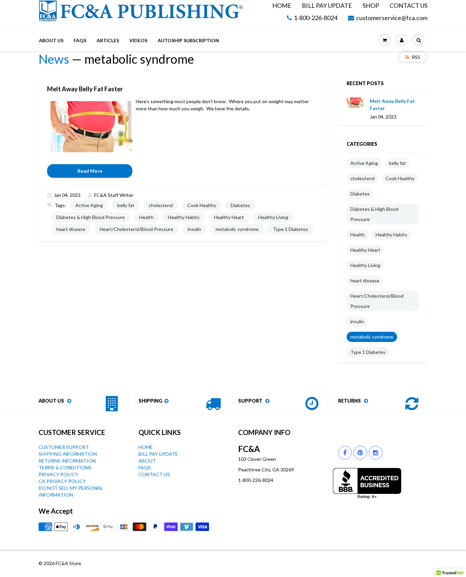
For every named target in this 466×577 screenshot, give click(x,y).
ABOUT (147, 461)
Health (146, 217)
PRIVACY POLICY (58, 474)
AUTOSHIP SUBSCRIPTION (188, 40)
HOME (281, 5)
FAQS (80, 40)
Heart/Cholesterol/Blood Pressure (136, 229)
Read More (89, 171)
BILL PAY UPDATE (327, 5)
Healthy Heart (229, 217)
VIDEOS (138, 40)
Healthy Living (273, 217)
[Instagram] (375, 452)
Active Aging (89, 205)
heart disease (70, 229)
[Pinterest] (360, 452)
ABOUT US (51, 40)
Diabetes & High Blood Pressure (90, 217)
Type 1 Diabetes (290, 229)
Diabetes (240, 205)
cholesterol (161, 205)
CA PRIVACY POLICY (62, 481)
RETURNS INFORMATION (67, 461)
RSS (416, 57)
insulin (194, 229)
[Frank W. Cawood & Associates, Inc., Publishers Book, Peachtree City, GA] (367, 483)
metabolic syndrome (237, 229)
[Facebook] (345, 452)
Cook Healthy (201, 205)
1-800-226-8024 (315, 18)
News (54, 58)
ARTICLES (108, 40)
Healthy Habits (184, 217)
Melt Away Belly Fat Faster (392, 104)
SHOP (371, 5)
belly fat (125, 205)
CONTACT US (408, 5)
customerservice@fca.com (391, 18)
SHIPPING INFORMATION (68, 454)
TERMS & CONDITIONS (65, 467)
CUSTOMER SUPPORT (64, 447)
